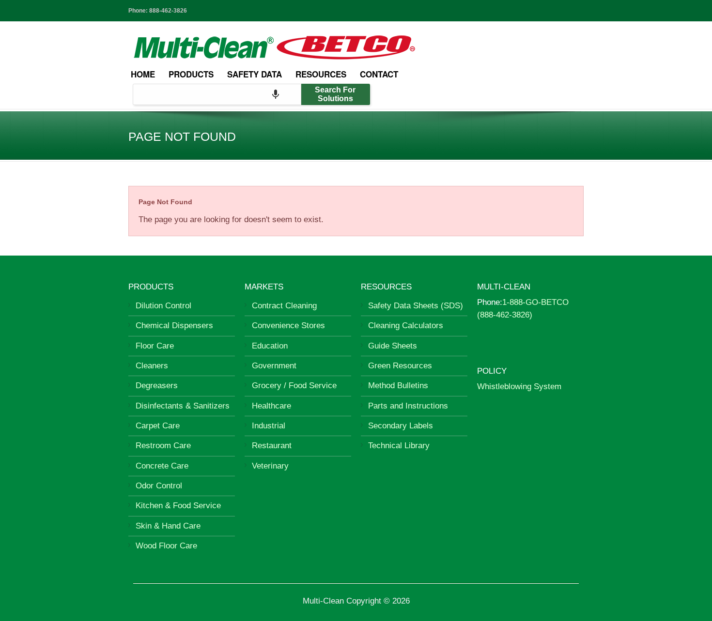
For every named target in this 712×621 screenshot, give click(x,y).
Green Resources (400, 365)
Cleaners (152, 365)
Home (143, 74)
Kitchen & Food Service (178, 505)
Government (274, 365)
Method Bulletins (398, 385)
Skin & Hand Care (168, 525)
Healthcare (271, 405)
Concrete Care (162, 465)
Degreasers (157, 385)
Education (270, 345)
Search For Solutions (335, 94)
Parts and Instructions (408, 405)
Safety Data (254, 74)
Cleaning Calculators (405, 325)
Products (191, 74)
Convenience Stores (288, 325)
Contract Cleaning (284, 305)
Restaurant (272, 445)
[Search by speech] (275, 94)
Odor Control (159, 485)
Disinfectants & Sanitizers (183, 405)
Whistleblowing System (519, 386)
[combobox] (217, 94)
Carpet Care (158, 425)
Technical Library (399, 445)
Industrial (268, 425)
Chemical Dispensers (174, 325)
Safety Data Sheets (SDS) (415, 305)
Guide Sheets (392, 345)
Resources (320, 74)
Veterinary (270, 465)
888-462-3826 (168, 10)
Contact (379, 74)
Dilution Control (163, 305)
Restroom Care (163, 445)
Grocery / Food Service (294, 385)
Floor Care (155, 345)
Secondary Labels (400, 425)
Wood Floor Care (166, 545)
